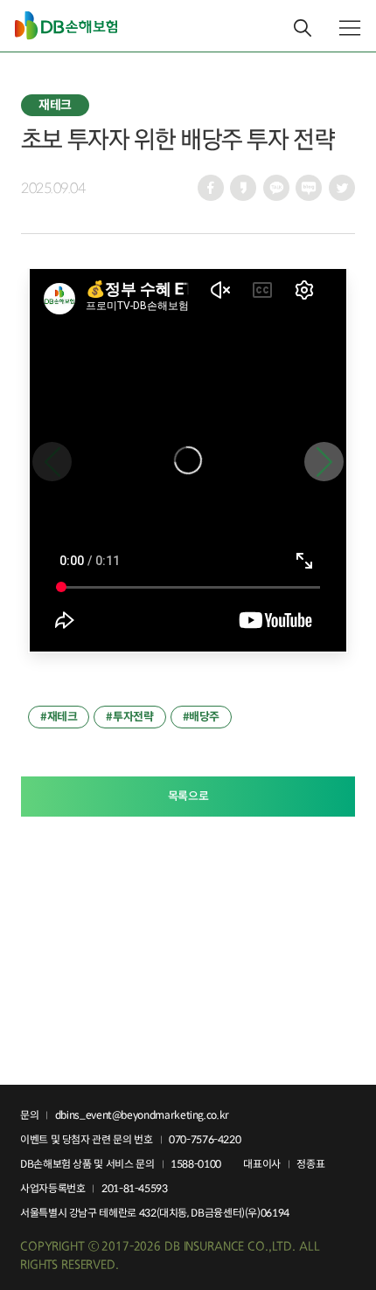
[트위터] (342, 191)
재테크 (55, 105)
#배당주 (201, 716)
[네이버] (309, 191)
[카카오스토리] (243, 191)
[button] (324, 461)
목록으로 (188, 796)
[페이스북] (211, 191)
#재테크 (58, 716)
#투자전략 (129, 716)
